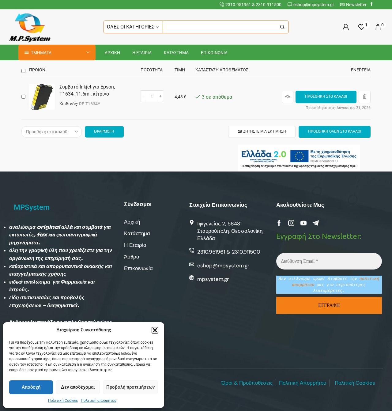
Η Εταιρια (142, 52)
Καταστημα (176, 52)
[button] (155, 330)
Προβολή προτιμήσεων (130, 387)
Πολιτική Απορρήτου (302, 382)
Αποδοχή (31, 387)
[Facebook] (372, 4)
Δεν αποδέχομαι (78, 387)
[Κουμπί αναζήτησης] (282, 27)
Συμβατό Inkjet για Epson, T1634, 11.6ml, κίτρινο (87, 90)
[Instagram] (291, 223)
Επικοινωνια (214, 52)
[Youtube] (303, 223)
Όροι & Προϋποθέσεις (247, 382)
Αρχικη (112, 52)
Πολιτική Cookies (63, 400)
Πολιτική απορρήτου (98, 400)
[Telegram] (316, 223)
